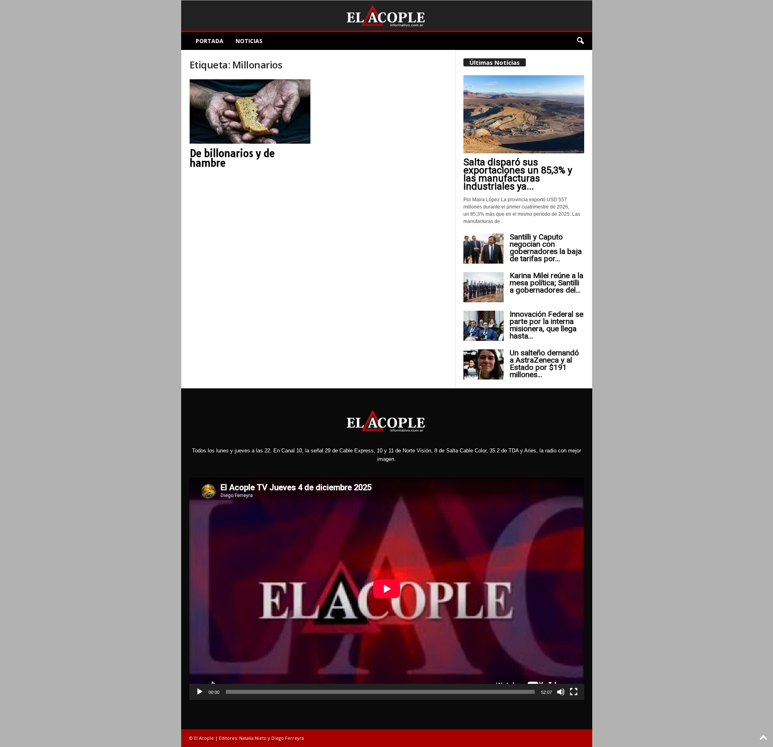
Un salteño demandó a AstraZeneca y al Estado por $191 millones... (544, 363)
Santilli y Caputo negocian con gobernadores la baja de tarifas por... (546, 247)
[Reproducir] (200, 692)
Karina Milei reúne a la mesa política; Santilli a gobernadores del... (546, 283)
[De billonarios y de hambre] (250, 111)
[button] (580, 41)
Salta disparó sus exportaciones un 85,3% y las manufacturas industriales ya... (517, 174)
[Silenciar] (561, 692)
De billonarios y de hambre (232, 158)
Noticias (249, 41)
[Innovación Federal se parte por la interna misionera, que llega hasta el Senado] (483, 326)
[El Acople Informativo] (386, 15)
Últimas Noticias (494, 62)
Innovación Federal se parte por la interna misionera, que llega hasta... (546, 325)
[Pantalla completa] (574, 692)
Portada (209, 41)
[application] (386, 589)
